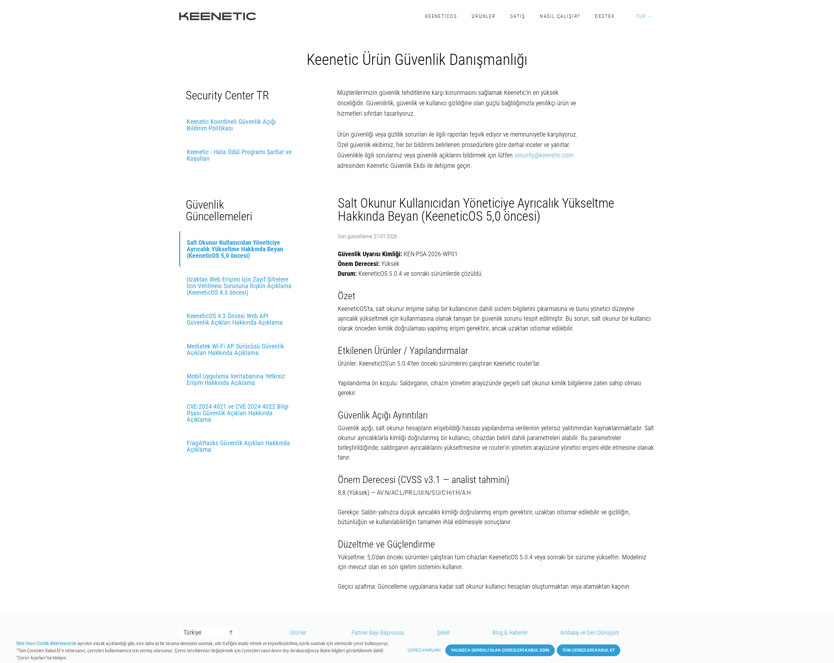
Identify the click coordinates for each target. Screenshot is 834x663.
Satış (517, 16)
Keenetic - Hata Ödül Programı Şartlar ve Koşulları (239, 155)
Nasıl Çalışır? (560, 16)
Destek (605, 16)
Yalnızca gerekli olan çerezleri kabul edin (500, 650)
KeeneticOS (441, 16)
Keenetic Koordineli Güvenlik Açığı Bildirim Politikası (231, 125)
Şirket (443, 632)
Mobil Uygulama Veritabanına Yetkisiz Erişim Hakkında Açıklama (236, 379)
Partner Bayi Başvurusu (378, 632)
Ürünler (484, 16)
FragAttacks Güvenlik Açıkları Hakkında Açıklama (238, 446)
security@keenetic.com (543, 155)
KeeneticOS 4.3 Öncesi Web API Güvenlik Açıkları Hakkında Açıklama (235, 319)
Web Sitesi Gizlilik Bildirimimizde (46, 643)
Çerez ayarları (424, 650)
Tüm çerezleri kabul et (588, 650)
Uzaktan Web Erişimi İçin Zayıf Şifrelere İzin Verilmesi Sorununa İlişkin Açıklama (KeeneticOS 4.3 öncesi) (239, 285)
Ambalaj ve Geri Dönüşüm (589, 632)
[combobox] (208, 633)
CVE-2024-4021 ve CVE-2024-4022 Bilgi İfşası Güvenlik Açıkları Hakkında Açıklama (238, 413)
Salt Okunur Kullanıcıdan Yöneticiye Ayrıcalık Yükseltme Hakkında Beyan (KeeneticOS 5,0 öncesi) (235, 249)
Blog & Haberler (510, 632)
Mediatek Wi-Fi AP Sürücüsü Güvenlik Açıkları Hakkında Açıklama (235, 349)
